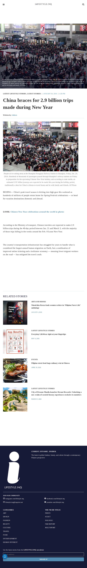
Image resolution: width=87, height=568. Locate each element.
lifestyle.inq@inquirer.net (14, 502)
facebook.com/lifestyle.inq (56, 499)
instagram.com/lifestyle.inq (14, 499)
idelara (14, 115)
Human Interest (10, 542)
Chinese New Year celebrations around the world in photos (37, 212)
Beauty (6, 524)
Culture (7, 527)
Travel (6, 531)
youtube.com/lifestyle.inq (55, 502)
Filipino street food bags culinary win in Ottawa (50, 363)
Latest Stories (34, 94)
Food (5, 535)
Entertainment (10, 539)
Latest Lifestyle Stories (14, 94)
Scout (48, 517)
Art (4, 513)
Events (34, 359)
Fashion (6, 520)
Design (6, 517)
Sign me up (43, 559)
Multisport (50, 527)
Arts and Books (38, 302)
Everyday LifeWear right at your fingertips (48, 334)
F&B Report (50, 524)
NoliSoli (49, 520)
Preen (47, 513)
